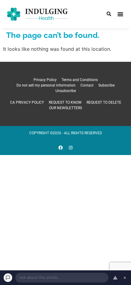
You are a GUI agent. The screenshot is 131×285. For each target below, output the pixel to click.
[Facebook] (60, 147)
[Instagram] (70, 147)
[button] (109, 14)
